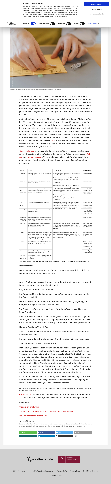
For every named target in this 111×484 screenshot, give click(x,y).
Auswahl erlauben (96, 9)
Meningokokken (35, 157)
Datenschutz (61, 471)
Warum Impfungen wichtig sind (33, 415)
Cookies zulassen (96, 4)
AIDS (53, 140)
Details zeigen (92, 23)
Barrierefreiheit (55, 475)
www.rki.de (26, 394)
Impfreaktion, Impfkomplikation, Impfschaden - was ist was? (46, 411)
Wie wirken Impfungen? (29, 407)
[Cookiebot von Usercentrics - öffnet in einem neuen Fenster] (11, 23)
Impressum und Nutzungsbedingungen (37, 471)
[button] (28, 432)
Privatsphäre (75, 471)
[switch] (52, 23)
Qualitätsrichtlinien (90, 471)
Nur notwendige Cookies (96, 14)
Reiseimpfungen (26, 151)
